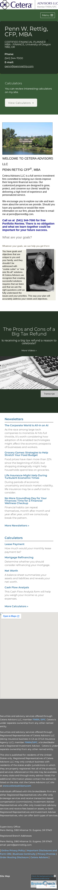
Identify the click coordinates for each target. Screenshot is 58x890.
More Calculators (16, 606)
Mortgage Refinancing (19, 557)
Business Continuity (24, 853)
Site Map (5, 876)
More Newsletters (17, 525)
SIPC (43, 719)
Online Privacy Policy (13, 850)
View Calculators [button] (19, 102)
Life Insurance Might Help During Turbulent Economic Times (26, 476)
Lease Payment (14, 544)
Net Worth (11, 570)
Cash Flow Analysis (17, 587)
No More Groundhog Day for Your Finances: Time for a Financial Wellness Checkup (26, 501)
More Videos (29, 350)
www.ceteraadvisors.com (17, 785)
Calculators (14, 538)
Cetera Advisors (39, 857)
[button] (47, 15)
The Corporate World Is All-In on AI (26, 425)
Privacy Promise (46, 853)
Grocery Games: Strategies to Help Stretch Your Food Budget (26, 454)
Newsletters (14, 419)
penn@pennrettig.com (19, 66)
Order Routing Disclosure (14, 857)
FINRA (36, 719)
